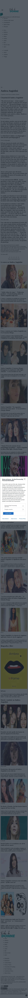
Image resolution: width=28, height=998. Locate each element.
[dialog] (14, 499)
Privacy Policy (22, 518)
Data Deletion (5, 518)
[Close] (25, 479)
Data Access (14, 518)
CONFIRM (8, 513)
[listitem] (14, 506)
